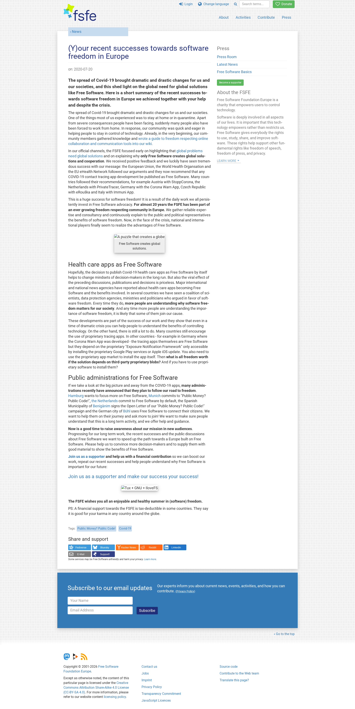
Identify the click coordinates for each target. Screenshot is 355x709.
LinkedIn (176, 547)
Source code (228, 667)
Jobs (145, 673)
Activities (243, 17)
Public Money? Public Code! (96, 528)
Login (188, 4)
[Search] (236, 4)
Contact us (149, 667)
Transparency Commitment (161, 694)
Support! (104, 554)
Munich (155, 396)
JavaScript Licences (156, 700)
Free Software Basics (234, 72)
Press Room (227, 57)
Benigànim (101, 406)
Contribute (266, 17)
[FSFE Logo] (80, 12)
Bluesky (104, 547)
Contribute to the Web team (239, 673)
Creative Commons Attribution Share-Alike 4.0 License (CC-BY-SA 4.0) (96, 687)
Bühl (126, 411)
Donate (286, 4)
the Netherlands (104, 401)
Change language (215, 4)
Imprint (147, 680)
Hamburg (76, 396)
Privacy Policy (152, 687)
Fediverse (80, 547)
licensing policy (115, 697)
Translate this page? (234, 680)
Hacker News (128, 547)
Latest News (227, 64)
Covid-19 (125, 528)
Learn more (150, 559)
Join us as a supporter (86, 457)
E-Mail (80, 554)
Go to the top (285, 634)
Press (286, 17)
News (76, 32)
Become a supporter (230, 82)
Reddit (152, 547)
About (224, 17)
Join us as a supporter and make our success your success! (133, 476)
